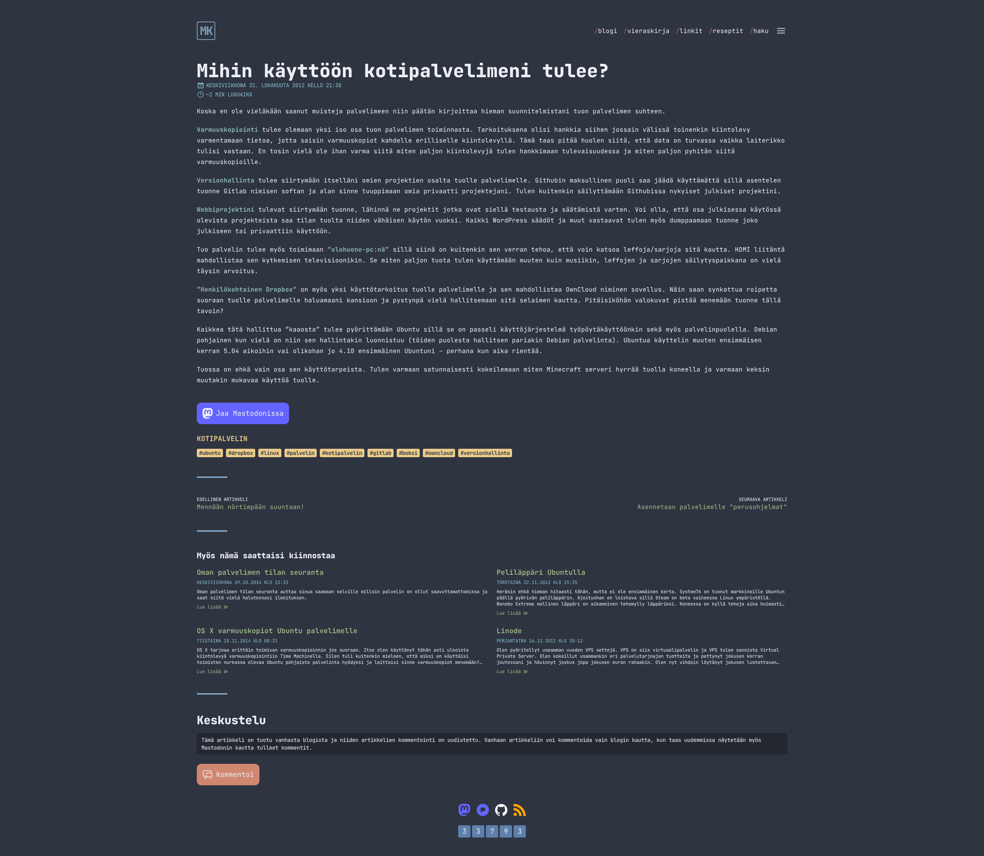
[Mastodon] (464, 810)
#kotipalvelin (342, 453)
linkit (689, 31)
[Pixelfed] (483, 810)
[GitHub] (501, 810)
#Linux (270, 453)
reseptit (726, 31)
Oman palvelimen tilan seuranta (260, 572)
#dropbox (240, 453)
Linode (509, 630)
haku (759, 31)
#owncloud (439, 453)
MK (206, 30)
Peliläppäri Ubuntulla (541, 572)
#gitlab (380, 453)
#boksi (408, 453)
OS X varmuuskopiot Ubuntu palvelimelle (277, 630)
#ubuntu (210, 453)
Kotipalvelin (222, 438)
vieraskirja (646, 31)
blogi (605, 31)
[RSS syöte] (520, 810)
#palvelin (300, 453)
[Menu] (781, 31)
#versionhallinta (485, 453)
